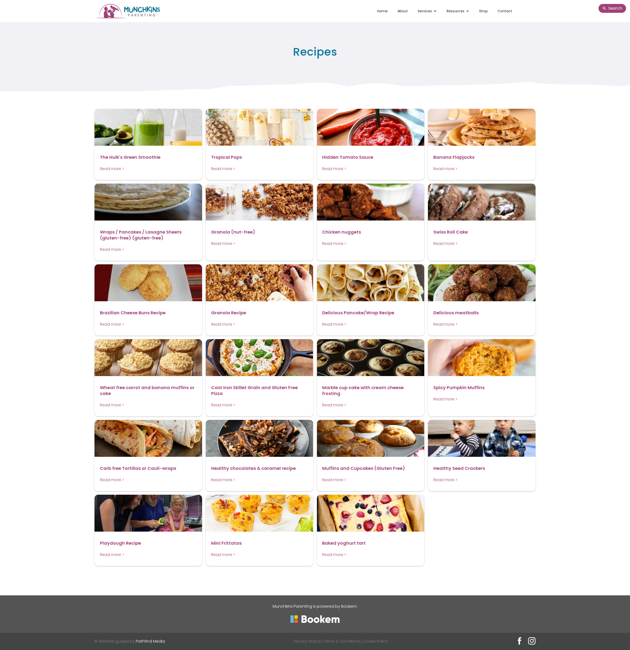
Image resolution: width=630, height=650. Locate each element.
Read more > (112, 169)
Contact (505, 11)
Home (382, 11)
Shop (483, 11)
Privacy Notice (307, 641)
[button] (427, 11)
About (402, 11)
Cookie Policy (375, 641)
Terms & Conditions (342, 641)
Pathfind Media (150, 641)
